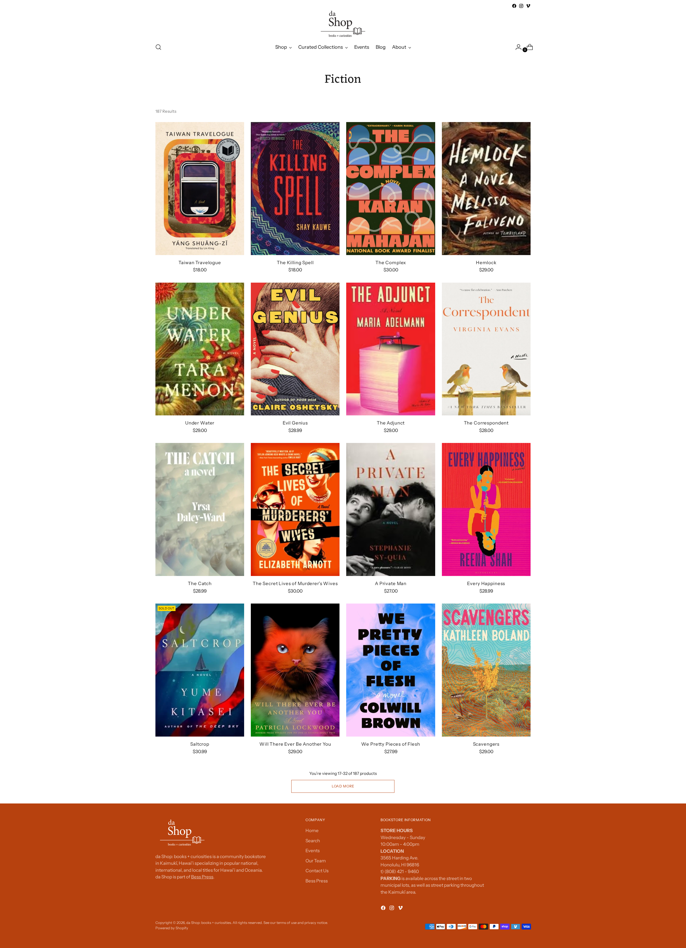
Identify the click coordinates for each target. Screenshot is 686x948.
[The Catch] (199, 509)
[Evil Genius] (295, 349)
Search (312, 840)
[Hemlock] (486, 188)
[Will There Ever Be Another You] (295, 670)
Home (312, 830)
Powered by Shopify (171, 928)
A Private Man (391, 583)
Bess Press (202, 876)
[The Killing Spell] (295, 188)
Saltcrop (199, 744)
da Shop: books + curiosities (208, 922)
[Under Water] (199, 349)
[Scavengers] (486, 670)
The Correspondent (486, 423)
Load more (343, 786)
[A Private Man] (390, 509)
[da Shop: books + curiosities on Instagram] (521, 5)
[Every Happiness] (486, 509)
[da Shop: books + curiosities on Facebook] (514, 5)
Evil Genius (295, 423)
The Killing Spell (295, 262)
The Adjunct (391, 423)
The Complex (390, 262)
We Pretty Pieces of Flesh (390, 744)
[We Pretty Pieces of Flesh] (390, 670)
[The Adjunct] (390, 349)
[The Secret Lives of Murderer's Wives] (295, 509)
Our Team (315, 860)
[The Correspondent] (486, 349)
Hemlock (486, 262)
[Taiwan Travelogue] (199, 188)
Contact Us (317, 870)
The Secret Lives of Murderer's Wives (295, 583)
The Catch (200, 583)
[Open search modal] (158, 47)
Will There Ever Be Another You (295, 744)
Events (312, 850)
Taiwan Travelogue (199, 262)
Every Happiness (486, 583)
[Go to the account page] (516, 47)
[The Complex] (390, 188)
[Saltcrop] (199, 670)
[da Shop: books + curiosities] (343, 24)
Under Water (199, 423)
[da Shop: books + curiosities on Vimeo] (528, 5)
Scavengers (486, 744)
